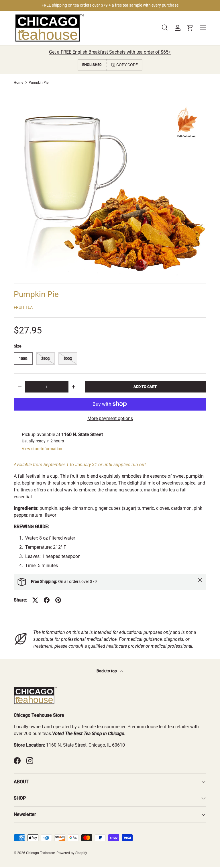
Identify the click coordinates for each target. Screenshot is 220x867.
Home (18, 82)
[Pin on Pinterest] (58, 600)
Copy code (127, 65)
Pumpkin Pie (38, 82)
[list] (110, 187)
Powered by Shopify (71, 853)
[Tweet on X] (35, 600)
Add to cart (145, 386)
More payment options (110, 418)
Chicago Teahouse (40, 853)
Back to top (107, 671)
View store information (42, 448)
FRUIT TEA (23, 307)
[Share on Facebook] (46, 600)
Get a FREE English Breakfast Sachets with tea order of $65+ (110, 52)
